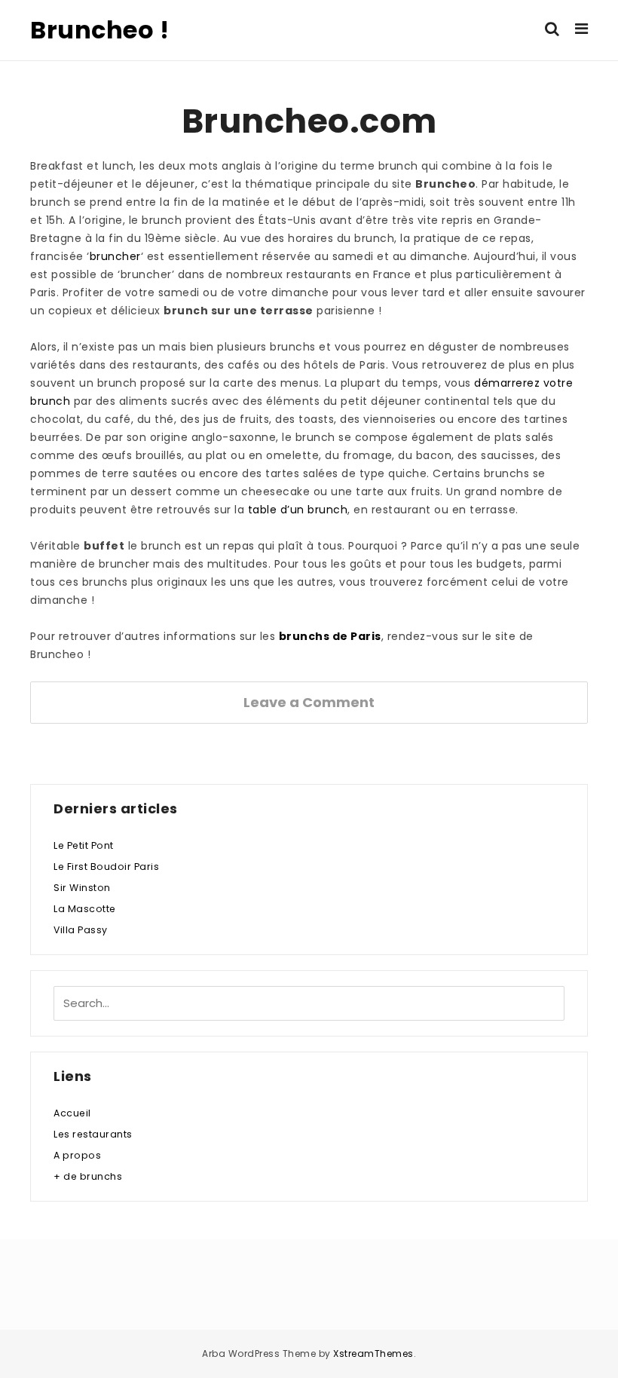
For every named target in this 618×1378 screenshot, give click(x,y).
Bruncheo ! (99, 30)
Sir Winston (82, 887)
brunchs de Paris (330, 636)
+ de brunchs (88, 1176)
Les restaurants (93, 1134)
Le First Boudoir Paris (106, 866)
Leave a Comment (309, 702)
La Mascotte (85, 908)
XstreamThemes (373, 1353)
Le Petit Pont (84, 845)
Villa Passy (81, 929)
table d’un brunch (298, 509)
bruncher (115, 256)
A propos (77, 1155)
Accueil (72, 1113)
